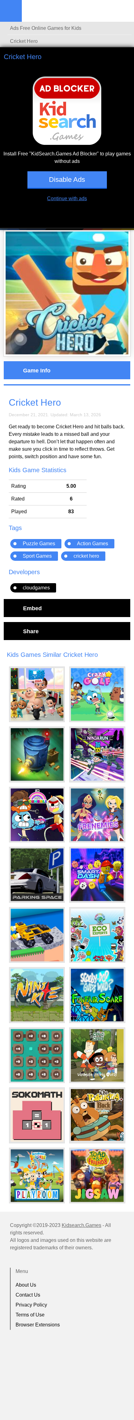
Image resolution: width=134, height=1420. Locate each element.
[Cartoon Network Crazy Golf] (97, 694)
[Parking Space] (37, 874)
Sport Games (37, 556)
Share (31, 631)
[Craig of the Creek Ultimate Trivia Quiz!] (97, 1055)
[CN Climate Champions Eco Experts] (97, 935)
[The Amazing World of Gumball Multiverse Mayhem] (37, 814)
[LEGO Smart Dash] (97, 874)
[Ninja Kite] (37, 995)
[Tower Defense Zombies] (37, 754)
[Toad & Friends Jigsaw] (97, 1175)
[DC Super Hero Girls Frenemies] (97, 814)
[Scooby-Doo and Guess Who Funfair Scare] (97, 995)
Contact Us (28, 1295)
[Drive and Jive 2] (37, 935)
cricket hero (86, 556)
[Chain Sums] (37, 1055)
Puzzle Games (39, 543)
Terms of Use (30, 1314)
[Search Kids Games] (124, 11)
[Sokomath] (37, 1115)
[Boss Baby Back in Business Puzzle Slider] (37, 694)
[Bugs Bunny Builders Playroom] (37, 1175)
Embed (32, 608)
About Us (26, 1285)
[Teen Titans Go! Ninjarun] (97, 754)
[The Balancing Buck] (97, 1115)
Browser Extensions (38, 1324)
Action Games (92, 543)
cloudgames (36, 587)
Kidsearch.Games (81, 1225)
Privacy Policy (31, 1304)
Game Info (36, 370)
